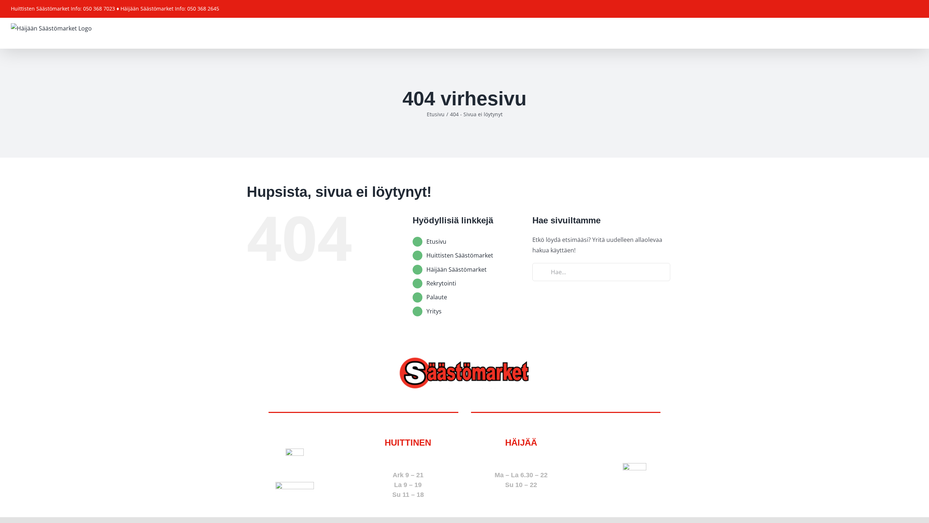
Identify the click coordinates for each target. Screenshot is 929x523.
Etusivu (436, 242)
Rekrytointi (441, 283)
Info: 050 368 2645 (197, 8)
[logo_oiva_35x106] (294, 485)
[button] (906, 33)
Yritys (434, 311)
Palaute (436, 297)
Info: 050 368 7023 (93, 8)
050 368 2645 (521, 459)
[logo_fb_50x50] (295, 451)
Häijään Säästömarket (456, 269)
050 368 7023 (408, 459)
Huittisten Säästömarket (459, 255)
